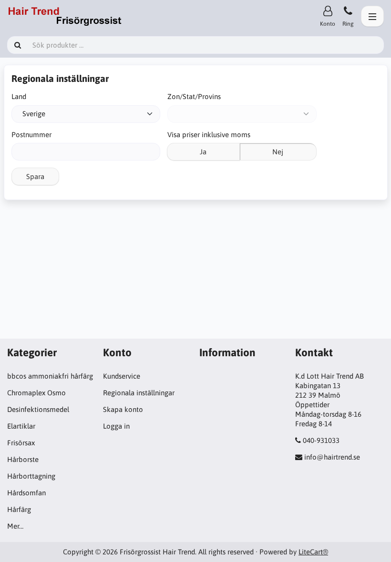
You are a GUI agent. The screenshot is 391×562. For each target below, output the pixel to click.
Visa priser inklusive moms (208, 134)
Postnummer (31, 134)
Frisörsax (21, 443)
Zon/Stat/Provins (194, 96)
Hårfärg (19, 509)
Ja (203, 152)
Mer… (15, 526)
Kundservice (121, 376)
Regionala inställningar (139, 393)
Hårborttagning (31, 476)
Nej (277, 152)
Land (18, 96)
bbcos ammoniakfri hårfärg (50, 376)
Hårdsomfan (26, 493)
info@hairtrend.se (332, 457)
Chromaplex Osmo (36, 393)
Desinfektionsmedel (38, 409)
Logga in (116, 426)
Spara (35, 176)
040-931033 (321, 440)
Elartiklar (21, 426)
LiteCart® (313, 552)
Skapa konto (123, 409)
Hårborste (23, 459)
